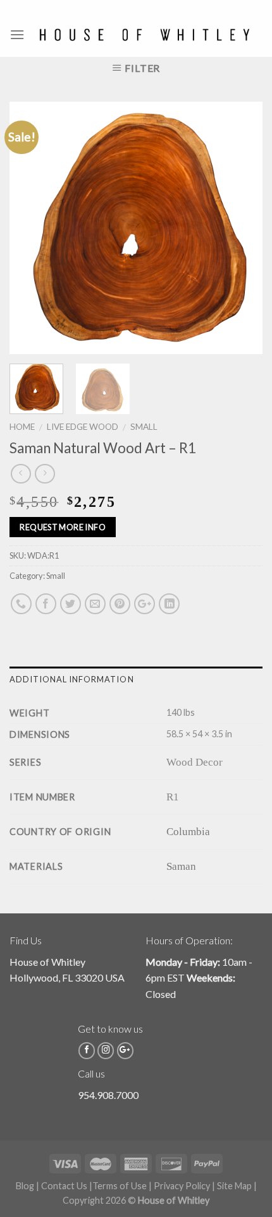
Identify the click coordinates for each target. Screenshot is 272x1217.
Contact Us (64, 1185)
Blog (25, 1185)
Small (144, 427)
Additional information (71, 679)
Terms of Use (119, 1185)
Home (22, 427)
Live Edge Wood (82, 427)
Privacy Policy (182, 1185)
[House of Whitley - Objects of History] (144, 35)
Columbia (188, 832)
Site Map (234, 1185)
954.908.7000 (108, 1095)
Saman (181, 866)
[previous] (30, 228)
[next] (241, 228)
